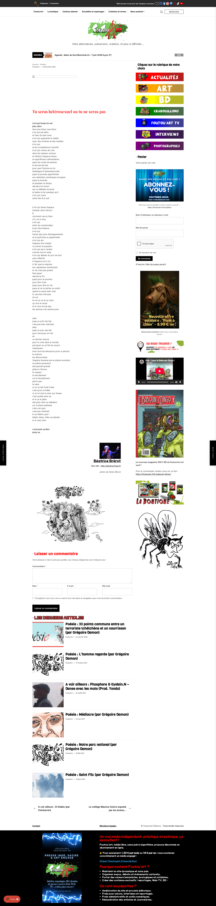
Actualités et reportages (93, 11)
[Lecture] (139, 382)
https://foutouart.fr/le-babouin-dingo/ (153, 474)
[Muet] (176, 382)
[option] (110, 56)
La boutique (53, 11)
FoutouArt (36, 67)
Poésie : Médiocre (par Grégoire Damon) (97, 714)
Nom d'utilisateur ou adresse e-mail (152, 215)
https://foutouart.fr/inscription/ (160, 207)
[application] (160, 371)
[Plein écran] (180, 382)
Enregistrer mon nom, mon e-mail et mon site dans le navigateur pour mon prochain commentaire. (78, 598)
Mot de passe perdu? (156, 264)
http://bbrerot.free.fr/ (111, 466)
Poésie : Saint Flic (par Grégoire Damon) (97, 774)
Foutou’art (38, 11)
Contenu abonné (70, 11)
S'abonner (44, 3)
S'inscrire (140, 264)
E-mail (71, 586)
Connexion (54, 3)
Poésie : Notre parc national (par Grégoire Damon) (91, 746)
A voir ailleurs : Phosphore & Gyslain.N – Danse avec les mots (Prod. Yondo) (97, 686)
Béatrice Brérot (107, 460)
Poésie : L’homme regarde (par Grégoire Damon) (97, 656)
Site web (106, 586)
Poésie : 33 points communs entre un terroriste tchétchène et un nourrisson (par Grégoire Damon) (96, 628)
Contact (36, 826)
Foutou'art (69, 637)
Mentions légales (108, 826)
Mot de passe (142, 227)
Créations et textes (117, 11)
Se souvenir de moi (147, 252)
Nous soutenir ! (137, 11)
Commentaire (39, 566)
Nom (35, 586)
